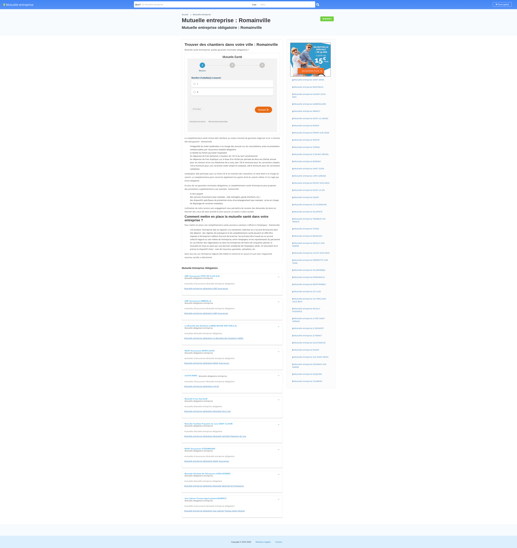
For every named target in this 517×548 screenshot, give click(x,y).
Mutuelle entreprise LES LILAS (307, 291)
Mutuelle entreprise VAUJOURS (308, 374)
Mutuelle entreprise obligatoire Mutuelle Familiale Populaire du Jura (215, 436)
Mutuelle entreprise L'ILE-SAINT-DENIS (311, 357)
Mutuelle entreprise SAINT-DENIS (309, 79)
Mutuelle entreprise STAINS (306, 228)
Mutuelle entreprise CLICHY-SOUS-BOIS (312, 253)
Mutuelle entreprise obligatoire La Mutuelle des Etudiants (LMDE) (213, 338)
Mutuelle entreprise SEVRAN (307, 147)
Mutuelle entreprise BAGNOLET (308, 236)
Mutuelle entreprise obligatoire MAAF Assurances (206, 363)
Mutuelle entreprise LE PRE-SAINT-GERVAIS (308, 320)
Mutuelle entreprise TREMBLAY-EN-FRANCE (309, 220)
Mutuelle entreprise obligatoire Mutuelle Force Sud (207, 411)
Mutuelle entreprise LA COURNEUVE (310, 204)
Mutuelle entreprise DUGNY (306, 350)
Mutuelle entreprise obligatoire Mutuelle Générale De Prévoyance (214, 486)
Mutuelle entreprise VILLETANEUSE (310, 342)
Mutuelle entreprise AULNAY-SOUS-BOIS (309, 95)
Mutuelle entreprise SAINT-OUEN (309, 168)
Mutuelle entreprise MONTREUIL (309, 87)
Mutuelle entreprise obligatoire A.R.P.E (201, 386)
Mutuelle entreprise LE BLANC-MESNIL (311, 154)
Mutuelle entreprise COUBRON (308, 381)
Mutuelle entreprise (19, 5)
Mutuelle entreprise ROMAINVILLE (309, 277)
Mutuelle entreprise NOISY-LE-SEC (309, 190)
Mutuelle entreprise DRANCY (307, 111)
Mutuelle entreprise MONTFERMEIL (310, 284)
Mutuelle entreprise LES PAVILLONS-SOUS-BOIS (309, 300)
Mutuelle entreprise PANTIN (306, 140)
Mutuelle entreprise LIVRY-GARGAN (310, 176)
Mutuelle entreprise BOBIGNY (307, 161)
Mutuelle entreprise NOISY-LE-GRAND (311, 118)
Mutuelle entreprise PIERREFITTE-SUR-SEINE (310, 261)
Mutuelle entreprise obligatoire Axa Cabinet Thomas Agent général (214, 511)
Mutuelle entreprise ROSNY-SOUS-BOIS (312, 183)
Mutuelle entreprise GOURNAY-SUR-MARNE (309, 365)
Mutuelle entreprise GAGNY (306, 197)
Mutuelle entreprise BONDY (306, 125)
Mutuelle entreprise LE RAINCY (308, 335)
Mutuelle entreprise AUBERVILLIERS (310, 104)
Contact (278, 542)
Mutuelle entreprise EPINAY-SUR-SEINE (311, 132)
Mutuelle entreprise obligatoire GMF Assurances (206, 288)
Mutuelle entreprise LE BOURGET (309, 328)
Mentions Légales (263, 542)
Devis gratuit (503, 4)
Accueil (185, 14)
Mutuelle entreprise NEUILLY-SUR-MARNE (308, 244)
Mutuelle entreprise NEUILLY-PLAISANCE (306, 310)
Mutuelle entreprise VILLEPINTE (308, 211)
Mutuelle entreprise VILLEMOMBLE (309, 270)
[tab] (232, 276)
